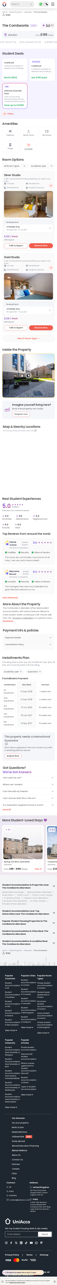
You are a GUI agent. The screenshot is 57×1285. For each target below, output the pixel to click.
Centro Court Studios (42, 895)
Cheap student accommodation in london (45, 985)
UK (10, 1187)
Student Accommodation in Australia (12, 994)
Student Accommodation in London (28, 982)
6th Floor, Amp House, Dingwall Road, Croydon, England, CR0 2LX (39, 1192)
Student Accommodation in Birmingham (28, 1010)
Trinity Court (23, 895)
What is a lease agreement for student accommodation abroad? (28, 1068)
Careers (16, 1168)
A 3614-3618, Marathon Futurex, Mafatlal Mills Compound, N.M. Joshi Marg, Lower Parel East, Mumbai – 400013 (40, 1206)
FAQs (14, 1173)
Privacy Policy (12, 1254)
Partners (16, 1164)
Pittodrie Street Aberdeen (14, 903)
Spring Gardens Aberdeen (39, 892)
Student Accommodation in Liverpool (28, 1019)
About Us (16, 1155)
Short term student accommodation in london (45, 1005)
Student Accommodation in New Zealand (12, 1022)
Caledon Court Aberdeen (36, 898)
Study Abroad (18, 1141)
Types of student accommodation (28, 1087)
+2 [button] (51, 185)
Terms (29, 1254)
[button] (28, 551)
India (11, 1191)
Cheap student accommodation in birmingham (45, 1025)
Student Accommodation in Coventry (28, 991)
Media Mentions (19, 1132)
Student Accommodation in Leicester (28, 1001)
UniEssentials (18, 1136)
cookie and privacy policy (17, 1282)
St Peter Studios (38, 901)
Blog (14, 1178)
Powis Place (7, 895)
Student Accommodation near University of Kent (12, 1063)
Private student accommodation (28, 1048)
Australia (13, 1195)
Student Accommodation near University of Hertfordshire (12, 1098)
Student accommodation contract (28, 1080)
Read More (8, 621)
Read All (7, 809)
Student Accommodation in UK (12, 985)
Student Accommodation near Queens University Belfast (12, 1074)
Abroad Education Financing (25, 1145)
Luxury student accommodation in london (45, 1015)
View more (10, 1030)
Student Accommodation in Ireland (12, 1013)
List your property (20, 1122)
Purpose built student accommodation (28, 1056)
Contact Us (17, 1159)
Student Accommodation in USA (12, 1004)
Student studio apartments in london (43, 994)
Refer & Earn (18, 1127)
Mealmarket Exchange (13, 892)
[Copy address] (35, 430)
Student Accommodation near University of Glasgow (12, 1051)
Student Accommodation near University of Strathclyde (12, 1086)
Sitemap (44, 1254)
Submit (45, 1234)
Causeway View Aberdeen (14, 901)
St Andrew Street (12, 898)
